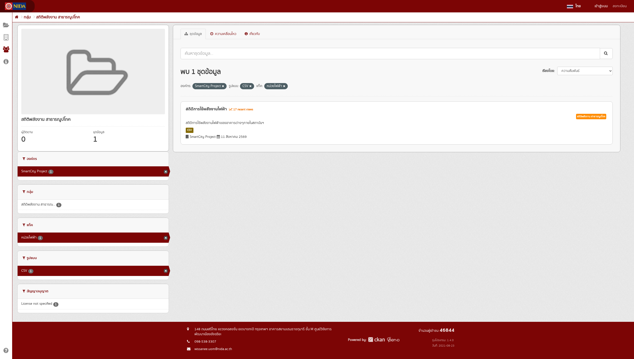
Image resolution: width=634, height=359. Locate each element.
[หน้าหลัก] (17, 17)
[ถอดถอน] (223, 86)
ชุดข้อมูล (195, 33)
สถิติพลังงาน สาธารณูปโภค (58, 17)
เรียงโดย (548, 70)
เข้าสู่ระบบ (601, 6)
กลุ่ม (27, 17)
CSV (189, 130)
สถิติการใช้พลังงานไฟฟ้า (206, 109)
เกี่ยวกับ (254, 33)
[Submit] (606, 53)
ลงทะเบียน (620, 6)
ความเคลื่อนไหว (225, 33)
